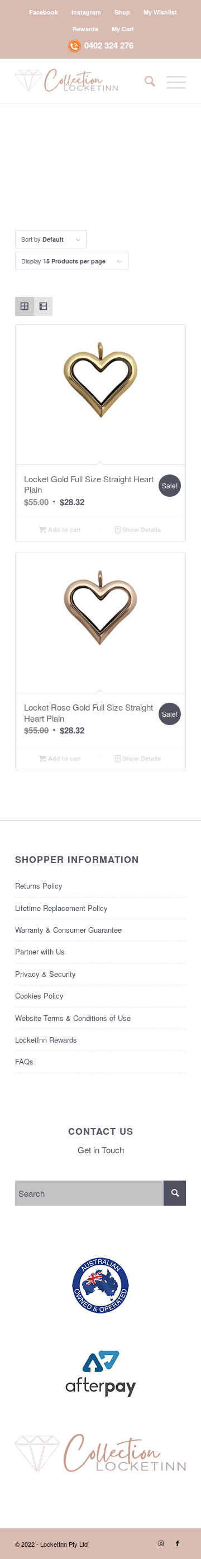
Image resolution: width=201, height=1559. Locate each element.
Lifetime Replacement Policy (61, 908)
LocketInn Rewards (46, 1039)
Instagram (86, 12)
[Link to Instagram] (160, 1542)
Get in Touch (101, 1149)
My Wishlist (160, 12)
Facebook (43, 12)
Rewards (85, 29)
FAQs (24, 1061)
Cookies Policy (39, 995)
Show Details (141, 529)
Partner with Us (40, 951)
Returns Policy (39, 885)
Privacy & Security (45, 973)
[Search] (144, 80)
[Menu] (170, 80)
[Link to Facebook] (177, 1542)
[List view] (43, 306)
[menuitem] (43, 12)
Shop (122, 12)
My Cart (123, 29)
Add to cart (63, 529)
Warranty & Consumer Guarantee (68, 929)
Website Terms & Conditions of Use (73, 1018)
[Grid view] (24, 306)
